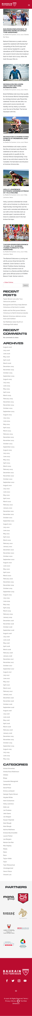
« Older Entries (8, 282)
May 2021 (6, 534)
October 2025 (7, 373)
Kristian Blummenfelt (10, 833)
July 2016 (6, 714)
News (7, 37)
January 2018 (7, 656)
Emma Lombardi (8, 791)
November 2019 (8, 585)
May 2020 (6, 569)
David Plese (7, 788)
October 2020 (7, 556)
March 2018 (7, 649)
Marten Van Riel (8, 842)
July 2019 (6, 598)
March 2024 (7, 431)
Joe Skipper (7, 817)
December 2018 (8, 620)
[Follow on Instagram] (19, 980)
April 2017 (6, 685)
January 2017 (7, 694)
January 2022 (7, 508)
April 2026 (6, 360)
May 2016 (6, 720)
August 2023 (7, 450)
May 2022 (6, 495)
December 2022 (8, 472)
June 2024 (6, 421)
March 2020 (7, 575)
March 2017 (7, 688)
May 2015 (6, 759)
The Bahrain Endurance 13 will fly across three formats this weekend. (15, 247)
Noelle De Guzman (10, 34)
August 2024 (7, 415)
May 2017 (6, 682)
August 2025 (7, 379)
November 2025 (8, 370)
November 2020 (8, 553)
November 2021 (8, 514)
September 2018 (8, 630)
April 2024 (6, 427)
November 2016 (8, 701)
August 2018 (7, 633)
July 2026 (6, 350)
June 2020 (6, 566)
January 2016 (7, 733)
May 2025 (6, 389)
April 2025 (6, 392)
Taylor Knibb (7, 858)
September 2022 (8, 482)
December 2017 (8, 659)
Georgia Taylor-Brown (10, 794)
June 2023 (6, 456)
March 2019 (7, 611)
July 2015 (6, 752)
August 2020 (7, 562)
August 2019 (7, 595)
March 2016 (7, 727)
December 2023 (8, 437)
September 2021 (8, 521)
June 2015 (6, 755)
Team (5, 862)
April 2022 (6, 498)
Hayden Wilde (8, 797)
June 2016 (6, 717)
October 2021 (7, 517)
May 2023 (6, 460)
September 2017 (8, 669)
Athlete (5, 775)
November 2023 (8, 440)
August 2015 (7, 749)
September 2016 (8, 707)
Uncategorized (8, 868)
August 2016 (7, 710)
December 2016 (8, 698)
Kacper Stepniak (8, 820)
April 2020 (6, 572)
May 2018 (6, 643)
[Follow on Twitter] (13, 980)
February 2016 (8, 730)
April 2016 (6, 723)
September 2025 (8, 376)
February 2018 (8, 653)
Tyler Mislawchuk (9, 865)
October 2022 (7, 479)
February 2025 (8, 398)
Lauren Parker (8, 836)
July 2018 (6, 637)
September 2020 (8, 559)
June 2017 (6, 678)
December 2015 (8, 736)
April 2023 (6, 463)
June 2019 (6, 601)
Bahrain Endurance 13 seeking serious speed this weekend (15, 30)
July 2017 (6, 675)
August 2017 (7, 672)
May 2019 (6, 604)
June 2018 (6, 640)
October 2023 (7, 443)
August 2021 (7, 524)
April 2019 (6, 608)
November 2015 (8, 739)
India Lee (6, 807)
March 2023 (7, 466)
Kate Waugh (7, 823)
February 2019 (8, 614)
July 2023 (6, 453)
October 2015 (7, 743)
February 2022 (8, 505)
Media (5, 849)
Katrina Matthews (9, 829)
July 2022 (6, 489)
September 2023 (8, 447)
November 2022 (8, 476)
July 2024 (6, 418)
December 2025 (8, 366)
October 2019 (7, 588)
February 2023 (8, 469)
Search (26, 285)
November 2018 (8, 624)
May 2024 (6, 424)
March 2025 (7, 395)
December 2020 (8, 550)
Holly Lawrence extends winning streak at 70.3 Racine (16, 191)
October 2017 (7, 665)
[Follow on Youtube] (25, 980)
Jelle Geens (7, 813)
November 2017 (8, 662)
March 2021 (7, 540)
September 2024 (8, 411)
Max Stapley (7, 846)
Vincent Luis (7, 874)
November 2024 (8, 405)
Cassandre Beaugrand (10, 781)
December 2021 (8, 511)
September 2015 (8, 746)
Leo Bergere (7, 839)
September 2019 (8, 591)
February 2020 (8, 579)
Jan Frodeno (7, 810)
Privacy (7, 1001)
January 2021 (7, 546)
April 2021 (6, 537)
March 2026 (7, 363)
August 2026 (7, 347)
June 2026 (6, 353)
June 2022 (6, 492)
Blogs (5, 778)
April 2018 (6, 646)
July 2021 (6, 527)
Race (5, 855)
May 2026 (6, 357)
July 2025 (6, 382)
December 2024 (8, 402)
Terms (25, 998)
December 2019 (8, 582)
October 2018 (7, 627)
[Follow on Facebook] (7, 980)
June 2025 (6, 386)
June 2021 (6, 530)
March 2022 (7, 501)
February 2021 (8, 543)
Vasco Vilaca (7, 871)
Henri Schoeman (8, 800)
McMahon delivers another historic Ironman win (13, 86)
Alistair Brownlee (9, 768)
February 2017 (8, 691)
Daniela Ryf (7, 784)
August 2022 (7, 485)
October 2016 (7, 704)
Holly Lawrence (8, 804)
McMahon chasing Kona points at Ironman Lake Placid (16, 138)
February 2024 (8, 434)
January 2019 (7, 617)
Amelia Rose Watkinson (11, 771)
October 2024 (7, 408)
